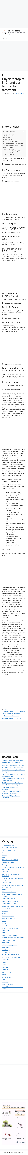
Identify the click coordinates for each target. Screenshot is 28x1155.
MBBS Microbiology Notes (9, 945)
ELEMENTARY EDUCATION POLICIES (12, 906)
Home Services (6, 926)
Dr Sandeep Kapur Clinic (11, 141)
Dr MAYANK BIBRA (9, 134)
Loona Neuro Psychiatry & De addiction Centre (13, 152)
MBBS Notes (5, 947)
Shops (4, 962)
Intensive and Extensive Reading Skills (13, 937)
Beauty (4, 857)
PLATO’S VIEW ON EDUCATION (11, 957)
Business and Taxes (8, 862)
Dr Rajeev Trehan (9, 154)
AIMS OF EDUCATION (8, 850)
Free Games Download (8, 918)
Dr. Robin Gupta (8, 147)
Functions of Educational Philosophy (12, 767)
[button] (22, 132)
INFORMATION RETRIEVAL (9, 935)
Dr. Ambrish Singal (9, 149)
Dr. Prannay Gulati (9, 136)
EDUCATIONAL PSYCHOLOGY (11, 903)
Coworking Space (7, 882)
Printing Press (6, 960)
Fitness (4, 913)
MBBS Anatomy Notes (8, 940)
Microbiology (5, 950)
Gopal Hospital (8, 139)
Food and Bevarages (8, 916)
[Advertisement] (14, 14)
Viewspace (5, 982)
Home (4, 923)
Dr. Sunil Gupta (8, 138)
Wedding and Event (7, 984)
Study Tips (5, 969)
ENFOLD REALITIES (7, 908)
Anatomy (4, 855)
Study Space (5, 967)
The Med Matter (15, 31)
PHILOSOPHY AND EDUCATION (11, 955)
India (3, 932)
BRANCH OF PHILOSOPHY (10, 860)
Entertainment (6, 911)
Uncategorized (6, 977)
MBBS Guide (5, 942)
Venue (4, 979)
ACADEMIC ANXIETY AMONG (10, 847)
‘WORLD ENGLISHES (8, 845)
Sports (4, 964)
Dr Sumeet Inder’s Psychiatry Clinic (13, 145)
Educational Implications (9, 892)
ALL (3, 852)
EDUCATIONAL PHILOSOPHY (10, 901)
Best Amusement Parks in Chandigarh (13, 765)
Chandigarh (5, 865)
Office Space (6, 952)
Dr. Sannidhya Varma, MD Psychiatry (14, 143)
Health (6, 709)
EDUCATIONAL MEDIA (8, 898)
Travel (4, 974)
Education (5, 889)
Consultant (5, 871)
